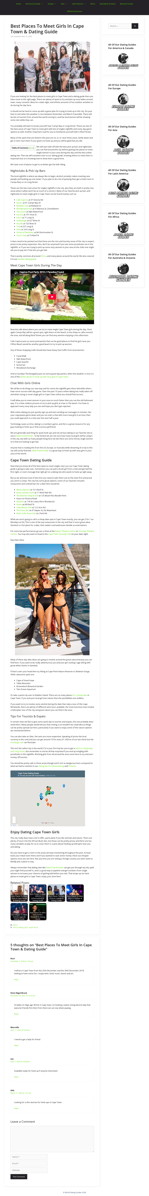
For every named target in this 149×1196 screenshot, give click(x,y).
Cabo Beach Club (24, 507)
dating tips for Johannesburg (51, 766)
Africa (92, 4)
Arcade (19, 223)
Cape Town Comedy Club (59, 534)
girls (26, 927)
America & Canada (33, 4)
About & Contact (126, 4)
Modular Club (22, 205)
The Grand (21, 211)
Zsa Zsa (19, 214)
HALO (19, 217)
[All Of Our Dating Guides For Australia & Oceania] (123, 272)
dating (21, 927)
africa (15, 927)
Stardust (20, 501)
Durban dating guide (27, 259)
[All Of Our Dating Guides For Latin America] (123, 188)
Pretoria (72, 766)
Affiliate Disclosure (74, 11)
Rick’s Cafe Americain (26, 513)
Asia (62, 4)
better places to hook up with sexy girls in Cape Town (44, 376)
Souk (18, 229)
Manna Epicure (23, 489)
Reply (16, 979)
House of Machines (25, 232)
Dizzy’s (19, 202)
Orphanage (21, 220)
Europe (51, 4)
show (31, 148)
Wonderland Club (24, 208)
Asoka (19, 504)
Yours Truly (21, 235)
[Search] (135, 26)
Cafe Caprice (22, 199)
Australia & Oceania (107, 4)
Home (18, 4)
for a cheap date (79, 695)
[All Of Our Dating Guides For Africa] (123, 230)
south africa (33, 927)
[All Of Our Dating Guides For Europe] (123, 102)
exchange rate (16, 742)
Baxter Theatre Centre (65, 531)
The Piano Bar (22, 510)
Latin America (77, 4)
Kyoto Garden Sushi (25, 492)
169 (18, 226)
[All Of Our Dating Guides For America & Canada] (123, 61)
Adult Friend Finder (24, 435)
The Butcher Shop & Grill (27, 495)
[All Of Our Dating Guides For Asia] (123, 144)
